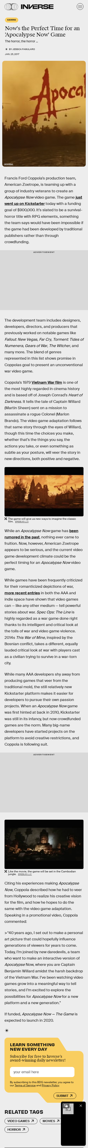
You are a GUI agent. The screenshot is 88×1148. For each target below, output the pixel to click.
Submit (62, 1096)
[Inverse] (37, 6)
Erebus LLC (22, 521)
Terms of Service (25, 1085)
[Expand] (65, 1105)
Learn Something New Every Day (32, 1046)
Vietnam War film (47, 382)
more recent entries (22, 593)
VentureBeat (8, 164)
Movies (49, 1121)
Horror (14, 1130)
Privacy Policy (50, 1085)
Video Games (18, 1121)
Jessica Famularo (23, 49)
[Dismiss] (80, 1105)
